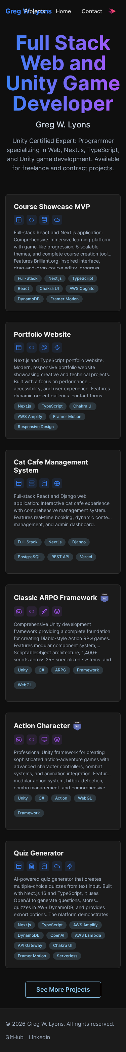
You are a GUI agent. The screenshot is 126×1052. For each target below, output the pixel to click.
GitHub (14, 1037)
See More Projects (63, 989)
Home (63, 11)
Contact (92, 11)
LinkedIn (39, 1037)
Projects (34, 11)
